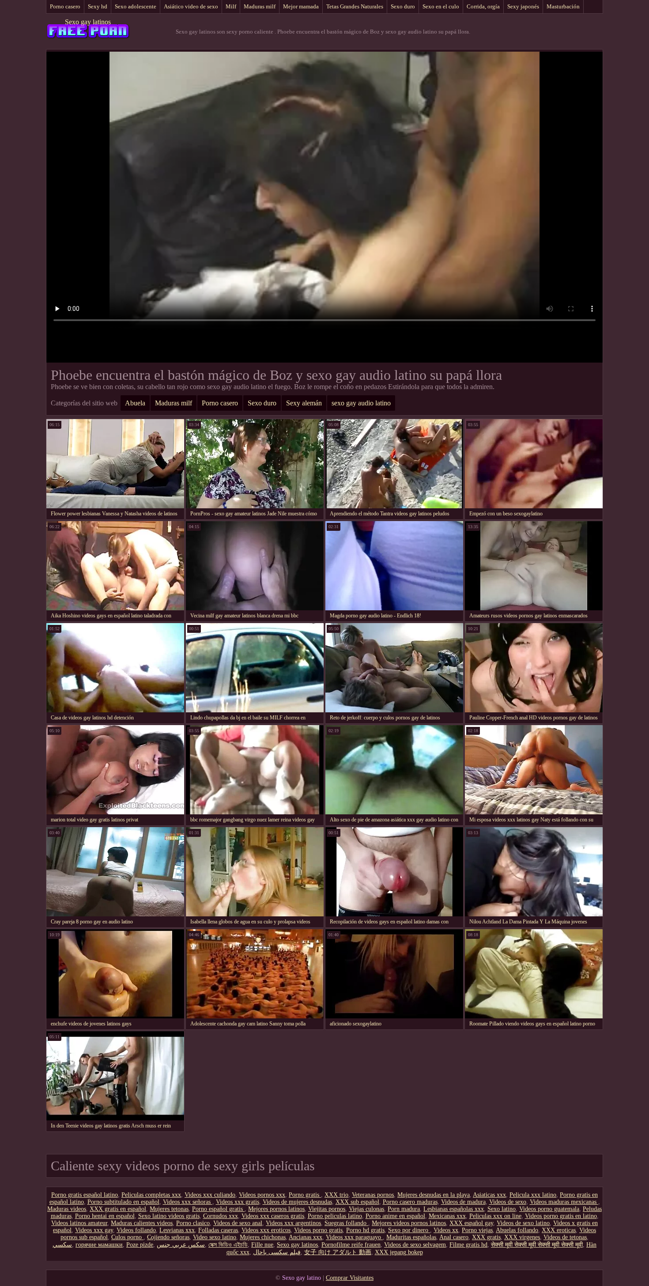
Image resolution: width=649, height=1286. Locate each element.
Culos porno (127, 1237)
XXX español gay (471, 1223)
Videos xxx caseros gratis (272, 1216)
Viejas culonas (366, 1209)
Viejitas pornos (326, 1209)
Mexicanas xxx (447, 1216)
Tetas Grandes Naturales (354, 6)
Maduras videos (66, 1209)
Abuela (135, 403)
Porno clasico (193, 1223)
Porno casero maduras (410, 1202)
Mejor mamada (301, 6)
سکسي (62, 1244)
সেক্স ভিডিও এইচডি (228, 1244)
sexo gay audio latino (361, 403)
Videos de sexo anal (237, 1223)
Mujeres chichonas (263, 1237)
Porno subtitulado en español (123, 1202)
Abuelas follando (517, 1230)
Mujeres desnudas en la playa (433, 1194)
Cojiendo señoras (168, 1237)
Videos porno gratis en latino (561, 1216)
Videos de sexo (507, 1202)
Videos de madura (463, 1202)
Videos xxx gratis (237, 1202)
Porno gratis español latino (84, 1194)
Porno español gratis (218, 1209)
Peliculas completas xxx (151, 1194)
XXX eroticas (559, 1230)
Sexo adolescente (135, 6)
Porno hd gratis (365, 1230)
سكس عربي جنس (181, 1244)
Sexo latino (501, 1209)
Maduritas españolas (411, 1237)
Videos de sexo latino (523, 1223)
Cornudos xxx (220, 1216)
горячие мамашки (99, 1244)
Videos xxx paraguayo (354, 1237)
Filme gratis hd (468, 1244)
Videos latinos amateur (79, 1223)
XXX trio (336, 1194)
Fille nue (262, 1244)
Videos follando (136, 1230)
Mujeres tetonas (169, 1209)
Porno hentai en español (105, 1216)
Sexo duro (403, 6)
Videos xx (446, 1230)
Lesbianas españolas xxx (453, 1209)
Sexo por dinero (409, 1230)
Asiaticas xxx (489, 1194)
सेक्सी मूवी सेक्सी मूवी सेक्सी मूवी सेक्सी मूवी (537, 1244)
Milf (231, 6)
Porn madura (404, 1209)
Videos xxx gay (94, 1230)
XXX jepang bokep (399, 1252)
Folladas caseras (218, 1230)
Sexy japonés (523, 6)
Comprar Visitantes (350, 1278)
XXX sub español (357, 1202)
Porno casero (65, 6)
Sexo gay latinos (88, 22)
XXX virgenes (522, 1237)
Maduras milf (259, 6)
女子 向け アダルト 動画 (337, 1252)
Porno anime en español (395, 1216)
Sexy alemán (304, 403)
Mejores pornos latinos (276, 1209)
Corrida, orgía (483, 6)
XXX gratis (486, 1237)
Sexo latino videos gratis (169, 1216)
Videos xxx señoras (187, 1202)
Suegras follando (346, 1223)
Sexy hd (97, 6)
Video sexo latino (214, 1237)
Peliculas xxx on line (495, 1216)
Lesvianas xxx (177, 1230)
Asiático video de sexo (191, 6)
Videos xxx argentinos (293, 1223)
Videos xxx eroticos (266, 1230)
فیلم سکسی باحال (277, 1252)
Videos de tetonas (565, 1237)
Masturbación (563, 6)
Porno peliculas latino (335, 1216)
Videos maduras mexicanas (564, 1202)
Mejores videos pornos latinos (409, 1223)
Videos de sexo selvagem (415, 1244)
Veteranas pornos (373, 1194)
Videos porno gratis (318, 1230)
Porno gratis (305, 1194)
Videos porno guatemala (549, 1209)
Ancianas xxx (305, 1237)
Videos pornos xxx (262, 1194)
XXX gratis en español (118, 1209)
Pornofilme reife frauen (351, 1244)
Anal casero (453, 1237)
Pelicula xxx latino (532, 1194)
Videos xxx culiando (210, 1194)
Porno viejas (477, 1230)
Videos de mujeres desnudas (297, 1202)
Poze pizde (139, 1244)
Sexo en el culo (441, 6)
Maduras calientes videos (142, 1223)
